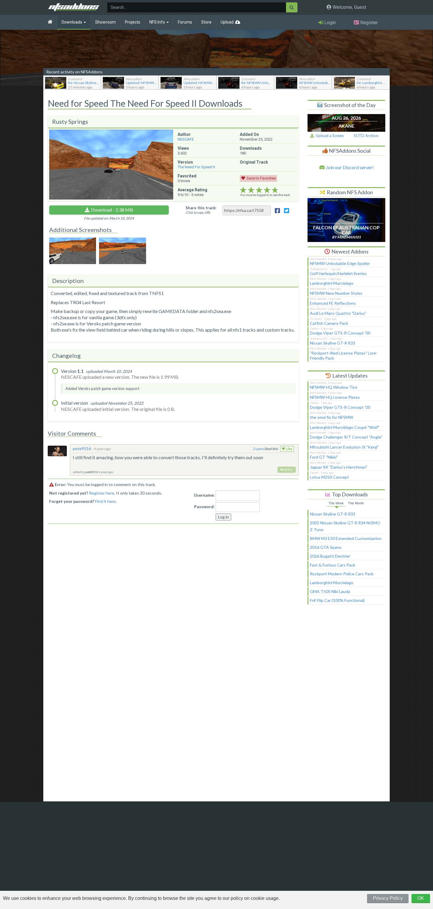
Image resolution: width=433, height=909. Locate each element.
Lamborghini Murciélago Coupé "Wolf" (344, 427)
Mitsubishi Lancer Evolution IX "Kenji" (344, 446)
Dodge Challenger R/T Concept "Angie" (346, 436)
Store (206, 22)
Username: (204, 495)
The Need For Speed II (196, 167)
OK (420, 898)
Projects (132, 22)
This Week (336, 503)
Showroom (105, 22)
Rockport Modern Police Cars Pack (341, 573)
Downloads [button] (72, 22)
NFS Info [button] (157, 22)
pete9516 (82, 448)
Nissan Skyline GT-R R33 (332, 342)
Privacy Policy (388, 898)
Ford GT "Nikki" (324, 457)
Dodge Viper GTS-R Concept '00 (340, 332)
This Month (356, 503)
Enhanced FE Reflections (333, 303)
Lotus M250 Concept (329, 477)
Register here (101, 492)
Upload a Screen (329, 135)
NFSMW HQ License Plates (335, 397)
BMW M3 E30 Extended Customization (345, 538)
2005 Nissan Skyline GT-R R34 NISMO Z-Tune (345, 526)
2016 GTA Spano (325, 547)
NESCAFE (186, 139)
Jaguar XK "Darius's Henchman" (338, 467)
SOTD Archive (366, 135)
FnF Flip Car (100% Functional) (337, 600)
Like (288, 449)
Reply (288, 470)
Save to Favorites (261, 178)
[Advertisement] (346, 705)
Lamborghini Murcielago (331, 283)
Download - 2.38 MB (112, 210)
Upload (227, 22)
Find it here (105, 501)
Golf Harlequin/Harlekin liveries (338, 273)
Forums (185, 22)
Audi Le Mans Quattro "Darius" (338, 313)
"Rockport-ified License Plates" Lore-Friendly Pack (344, 355)
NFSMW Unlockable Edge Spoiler (340, 263)
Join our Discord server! (349, 167)
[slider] (259, 190)
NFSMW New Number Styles (336, 293)
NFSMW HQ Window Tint (333, 387)
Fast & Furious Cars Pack (332, 564)
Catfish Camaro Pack (329, 323)
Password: (204, 506)
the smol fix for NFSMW (331, 417)
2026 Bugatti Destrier (330, 556)
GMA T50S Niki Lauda (330, 591)
